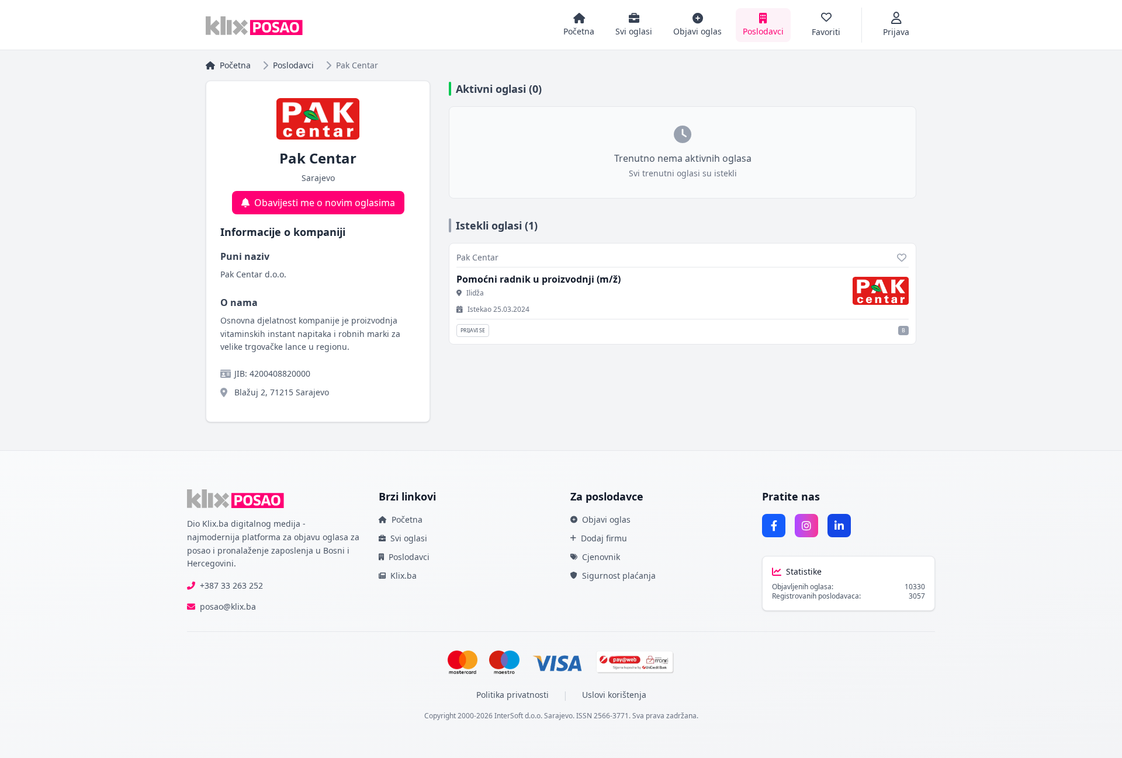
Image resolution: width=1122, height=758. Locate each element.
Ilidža (475, 293)
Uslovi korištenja (614, 694)
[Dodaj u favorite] (902, 258)
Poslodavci (293, 65)
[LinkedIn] (839, 525)
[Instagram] (806, 525)
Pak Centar (477, 257)
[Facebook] (773, 525)
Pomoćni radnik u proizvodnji (538, 279)
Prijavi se (472, 330)
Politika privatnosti (512, 694)
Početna (235, 65)
